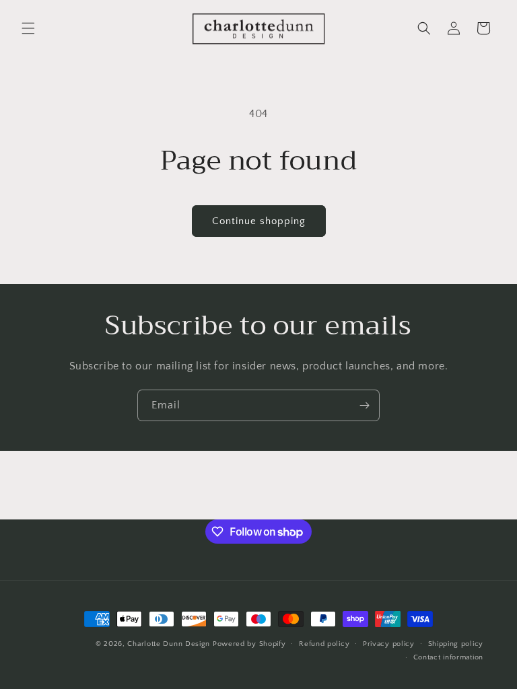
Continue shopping (259, 221)
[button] (28, 28)
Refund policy (324, 644)
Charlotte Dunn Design (168, 644)
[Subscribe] (364, 405)
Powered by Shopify (249, 644)
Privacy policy (389, 644)
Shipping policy (456, 644)
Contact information (448, 657)
